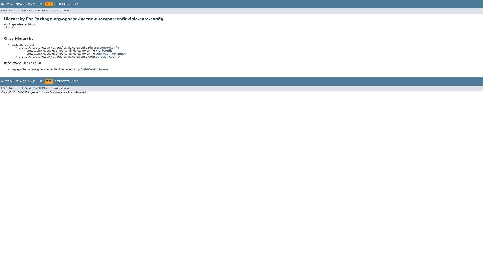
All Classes (61, 10)
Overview (7, 4)
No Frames (40, 10)
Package (20, 4)
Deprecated (62, 4)
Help (75, 4)
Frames (27, 10)
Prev (4, 10)
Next (12, 10)
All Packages (11, 27)
